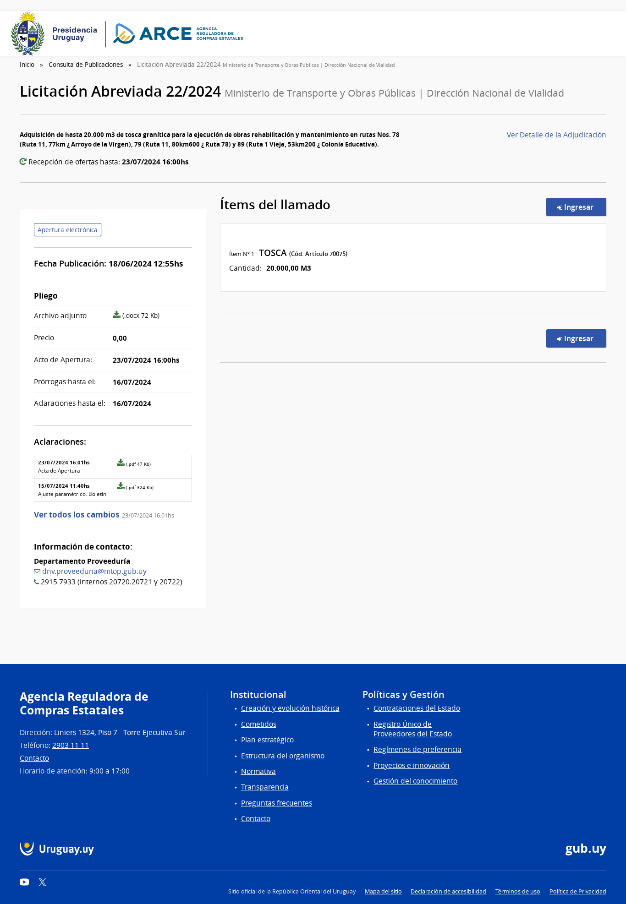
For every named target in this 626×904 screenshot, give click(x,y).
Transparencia (265, 787)
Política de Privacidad (577, 891)
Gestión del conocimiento (415, 781)
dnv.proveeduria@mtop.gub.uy (94, 571)
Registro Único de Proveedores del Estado (412, 729)
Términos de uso (517, 891)
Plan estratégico (267, 740)
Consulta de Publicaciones (86, 64)
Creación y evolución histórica (290, 708)
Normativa (258, 771)
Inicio (27, 64)
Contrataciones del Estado (416, 708)
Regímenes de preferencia (417, 749)
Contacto (34, 758)
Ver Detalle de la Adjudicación (556, 135)
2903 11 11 (70, 745)
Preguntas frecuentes (276, 803)
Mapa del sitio (383, 891)
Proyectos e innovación (411, 765)
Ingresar (584, 206)
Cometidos (258, 724)
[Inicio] (130, 33)
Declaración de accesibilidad (448, 891)
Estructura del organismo (282, 756)
